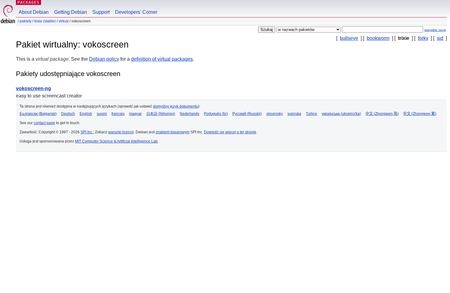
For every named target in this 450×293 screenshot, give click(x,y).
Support (101, 12)
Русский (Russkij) (247, 114)
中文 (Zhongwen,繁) (419, 114)
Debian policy (104, 59)
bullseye (349, 38)
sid (440, 38)
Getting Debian (70, 12)
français (118, 114)
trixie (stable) (45, 21)
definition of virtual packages (162, 59)
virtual (63, 21)
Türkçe (311, 114)
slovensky (274, 114)
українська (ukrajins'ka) (341, 114)
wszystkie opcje (435, 30)
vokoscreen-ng (33, 88)
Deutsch (68, 114)
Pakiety (26, 21)
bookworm (378, 38)
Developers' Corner (136, 12)
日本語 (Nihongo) (160, 114)
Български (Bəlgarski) (38, 114)
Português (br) (216, 114)
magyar (135, 114)
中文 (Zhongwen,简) (382, 114)
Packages (28, 2)
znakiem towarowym (172, 132)
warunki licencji (121, 132)
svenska (294, 114)
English (86, 114)
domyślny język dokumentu (175, 106)
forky (423, 38)
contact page (44, 123)
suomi (102, 114)
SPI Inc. (87, 132)
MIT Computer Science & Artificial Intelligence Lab (116, 141)
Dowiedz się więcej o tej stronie (230, 132)
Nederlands (189, 114)
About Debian (34, 12)
